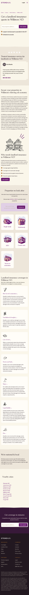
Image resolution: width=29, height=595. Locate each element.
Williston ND (19, 12)
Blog (2, 549)
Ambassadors (4, 564)
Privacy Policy (18, 553)
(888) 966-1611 (18, 566)
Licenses (17, 547)
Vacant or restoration (7, 264)
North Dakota (13, 12)
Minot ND (5, 498)
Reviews (3, 553)
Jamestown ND (7, 485)
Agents (2, 562)
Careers (17, 544)
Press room (17, 551)
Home (2, 12)
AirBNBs (12, 199)
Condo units (21, 245)
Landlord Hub (4, 547)
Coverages (3, 544)
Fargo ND (5, 499)
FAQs (2, 551)
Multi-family (21, 227)
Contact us (21, 207)
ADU (7, 245)
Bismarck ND (6, 490)
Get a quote (5, 179)
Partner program (5, 560)
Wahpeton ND (7, 487)
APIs (2, 566)
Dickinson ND (6, 488)
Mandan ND (6, 483)
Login (23, 2)
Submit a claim (18, 562)
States (6, 12)
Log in (16, 560)
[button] (27, 2)
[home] (6, 2)
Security (17, 549)
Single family (7, 226)
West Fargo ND (7, 494)
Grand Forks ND (7, 496)
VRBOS (16, 199)
